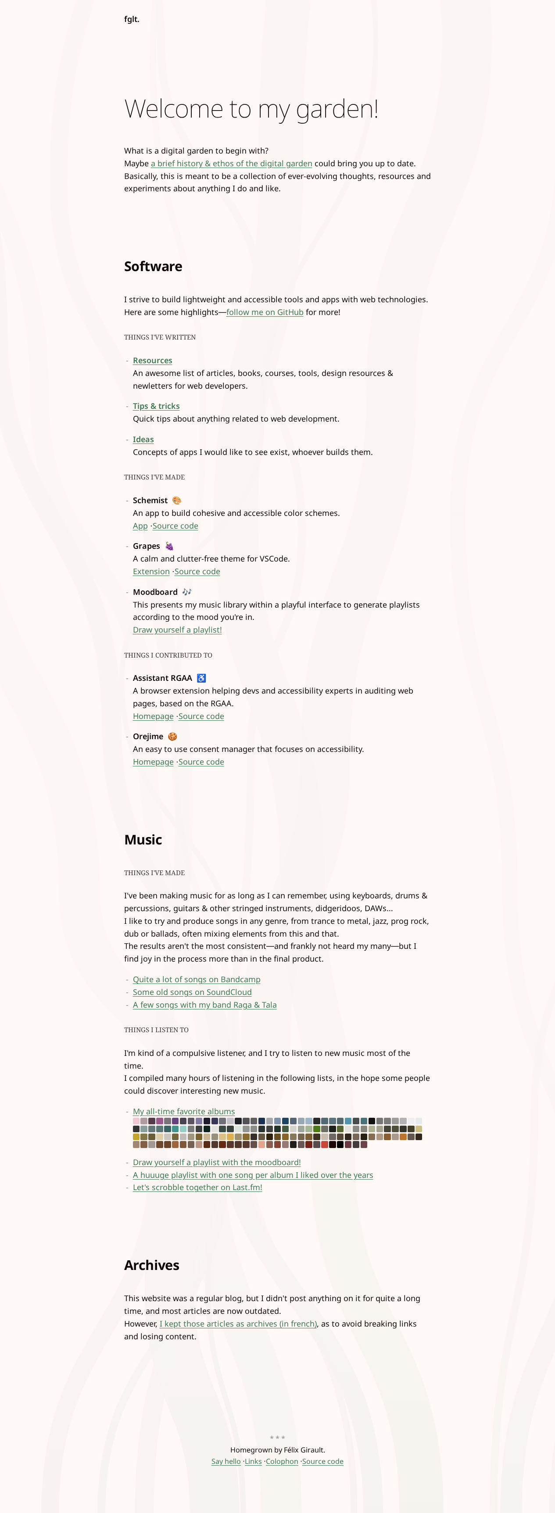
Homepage (153, 716)
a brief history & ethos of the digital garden (231, 163)
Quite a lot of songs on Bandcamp (197, 979)
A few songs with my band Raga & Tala (205, 1004)
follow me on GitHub (265, 312)
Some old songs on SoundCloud (192, 992)
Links (253, 1461)
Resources (152, 360)
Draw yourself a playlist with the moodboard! (217, 1162)
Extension (151, 571)
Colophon (282, 1461)
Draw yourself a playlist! (177, 629)
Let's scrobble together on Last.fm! (197, 1187)
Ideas (143, 439)
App (140, 525)
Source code (175, 525)
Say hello (226, 1461)
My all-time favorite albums (184, 1111)
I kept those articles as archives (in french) (238, 1323)
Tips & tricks (156, 406)
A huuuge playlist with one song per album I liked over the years (253, 1175)
